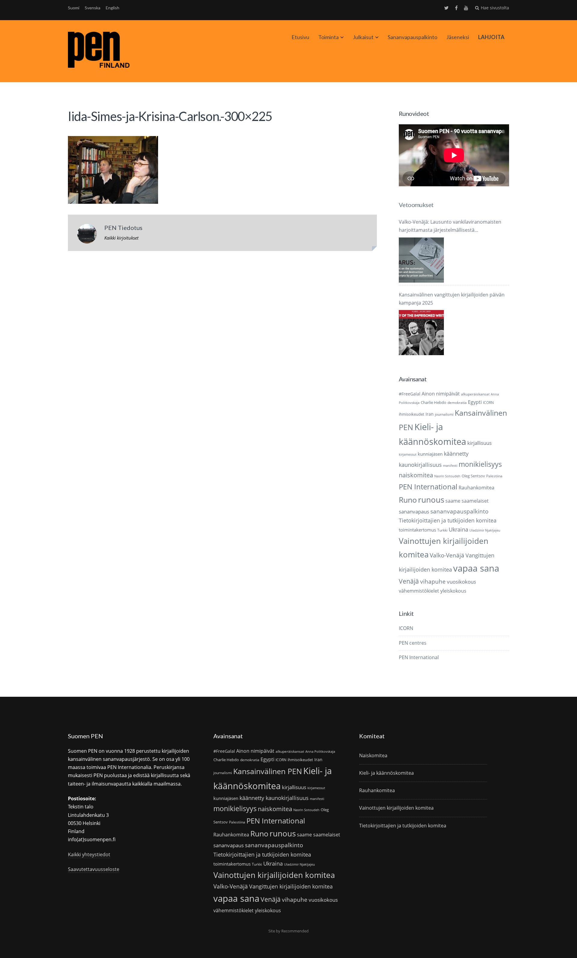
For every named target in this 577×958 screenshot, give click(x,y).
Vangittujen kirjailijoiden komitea (291, 886)
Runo (408, 500)
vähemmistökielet (419, 590)
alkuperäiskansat (475, 394)
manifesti (450, 465)
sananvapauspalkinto (459, 511)
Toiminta (328, 37)
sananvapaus (414, 511)
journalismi (444, 414)
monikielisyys (480, 464)
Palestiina (494, 476)
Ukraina (458, 529)
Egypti (475, 401)
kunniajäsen (430, 454)
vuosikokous (461, 581)
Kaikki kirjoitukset (121, 238)
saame (452, 500)
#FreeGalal (409, 394)
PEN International (428, 486)
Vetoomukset (416, 204)
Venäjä (409, 581)
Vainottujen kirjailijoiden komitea (274, 875)
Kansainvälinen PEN (267, 771)
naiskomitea (416, 475)
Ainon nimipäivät (441, 393)
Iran (430, 414)
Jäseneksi (457, 37)
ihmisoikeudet (411, 414)
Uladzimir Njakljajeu (484, 530)
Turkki (442, 530)
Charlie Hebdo (433, 402)
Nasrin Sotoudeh (447, 476)
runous (431, 499)
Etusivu (300, 37)
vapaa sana (476, 568)
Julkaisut (363, 37)
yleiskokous (453, 590)
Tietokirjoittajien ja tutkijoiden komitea (447, 520)
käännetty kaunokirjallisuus (274, 797)
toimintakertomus (417, 530)
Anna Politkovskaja (320, 751)
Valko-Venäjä (447, 555)
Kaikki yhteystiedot (89, 854)
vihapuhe (433, 581)
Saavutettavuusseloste (93, 869)
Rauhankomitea (476, 487)
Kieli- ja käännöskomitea (386, 773)
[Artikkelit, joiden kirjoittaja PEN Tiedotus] (87, 235)
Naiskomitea (373, 755)
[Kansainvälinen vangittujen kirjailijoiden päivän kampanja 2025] (421, 332)
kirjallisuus (479, 442)
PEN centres (412, 643)
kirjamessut (408, 454)
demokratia (457, 402)
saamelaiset (475, 501)
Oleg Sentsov (473, 476)
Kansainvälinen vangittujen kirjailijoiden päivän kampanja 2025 (452, 298)
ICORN (488, 402)
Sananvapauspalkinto (412, 37)
